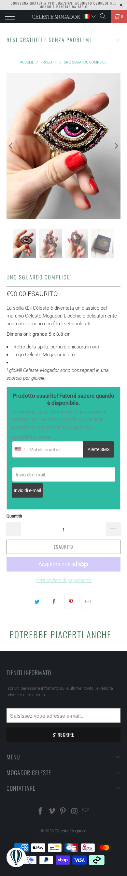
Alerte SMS (98, 449)
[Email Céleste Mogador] (86, 812)
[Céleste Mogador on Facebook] (41, 812)
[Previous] (11, 146)
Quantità (14, 516)
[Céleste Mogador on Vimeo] (52, 812)
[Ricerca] (103, 16)
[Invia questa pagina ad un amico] (88, 602)
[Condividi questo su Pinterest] (71, 602)
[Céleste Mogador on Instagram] (74, 812)
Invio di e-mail (27, 490)
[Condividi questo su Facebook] (54, 602)
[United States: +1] (19, 449)
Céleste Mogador (70, 830)
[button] (89, 16)
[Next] (115, 146)
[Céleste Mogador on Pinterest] (63, 812)
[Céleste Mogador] (56, 16)
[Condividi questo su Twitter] (37, 602)
